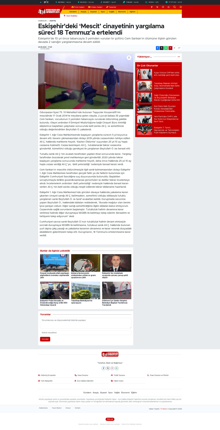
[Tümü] (179, 57)
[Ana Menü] (180, 7)
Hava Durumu (83, 375)
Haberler (42, 21)
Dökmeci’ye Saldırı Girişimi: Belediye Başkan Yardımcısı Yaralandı (114, 303)
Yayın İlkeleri (56, 408)
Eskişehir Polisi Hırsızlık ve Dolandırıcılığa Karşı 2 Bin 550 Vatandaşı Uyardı (53, 303)
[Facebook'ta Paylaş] (157, 48)
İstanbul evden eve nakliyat (88, 424)
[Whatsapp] (116, 368)
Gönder (45, 339)
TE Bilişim (163, 409)
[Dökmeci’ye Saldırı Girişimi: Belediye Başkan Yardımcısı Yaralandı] (116, 290)
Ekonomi (122, 12)
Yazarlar (112, 7)
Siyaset (93, 12)
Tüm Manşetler (47, 381)
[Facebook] (103, 368)
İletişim (77, 408)
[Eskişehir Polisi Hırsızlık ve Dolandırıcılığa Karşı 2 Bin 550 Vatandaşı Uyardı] (54, 290)
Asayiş (83, 12)
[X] (108, 368)
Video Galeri (96, 7)
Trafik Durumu (119, 375)
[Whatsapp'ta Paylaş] (166, 48)
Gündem (73, 12)
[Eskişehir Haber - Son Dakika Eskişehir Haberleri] (49, 11)
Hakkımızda (43, 408)
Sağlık (111, 12)
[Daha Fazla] (170, 48)
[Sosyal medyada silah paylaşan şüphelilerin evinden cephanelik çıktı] (54, 263)
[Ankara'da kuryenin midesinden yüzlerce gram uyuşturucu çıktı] (85, 263)
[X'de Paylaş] (162, 48)
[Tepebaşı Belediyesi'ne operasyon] (85, 290)
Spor (103, 12)
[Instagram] (112, 368)
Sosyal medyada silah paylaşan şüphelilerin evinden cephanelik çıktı (54, 275)
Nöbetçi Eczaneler (48, 375)
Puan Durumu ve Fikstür (159, 375)
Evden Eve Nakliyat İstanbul (131, 424)
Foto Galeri (79, 7)
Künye (68, 408)
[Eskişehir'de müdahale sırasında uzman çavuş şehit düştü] (116, 263)
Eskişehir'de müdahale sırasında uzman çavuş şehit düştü (115, 275)
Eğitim (132, 12)
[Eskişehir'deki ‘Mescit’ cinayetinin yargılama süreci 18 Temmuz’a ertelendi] (85, 81)
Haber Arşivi (118, 381)
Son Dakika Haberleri (85, 381)
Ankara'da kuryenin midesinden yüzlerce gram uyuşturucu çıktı (83, 275)
